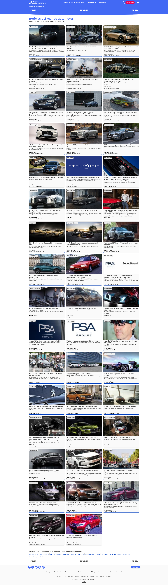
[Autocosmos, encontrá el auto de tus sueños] (37, 2)
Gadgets (107, 321)
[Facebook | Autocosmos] (29, 567)
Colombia (70, 576)
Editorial (35, 6)
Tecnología (33, 125)
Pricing (93, 572)
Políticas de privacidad (83, 572)
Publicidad (99, 572)
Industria (33, 92)
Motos (98, 554)
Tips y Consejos (33, 557)
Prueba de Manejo (115, 554)
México (92, 576)
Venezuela (108, 576)
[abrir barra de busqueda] (124, 2)
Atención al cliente (58, 572)
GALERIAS (135, 10)
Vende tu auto (130, 2)
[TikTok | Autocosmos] (43, 567)
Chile (64, 576)
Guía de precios (91, 2)
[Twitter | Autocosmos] (32, 567)
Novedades (33, 27)
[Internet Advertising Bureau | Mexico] (84, 582)
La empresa (49, 572)
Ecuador (77, 576)
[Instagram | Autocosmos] (39, 567)
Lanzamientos (109, 125)
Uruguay (102, 576)
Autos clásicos (72, 255)
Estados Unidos (84, 576)
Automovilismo (72, 59)
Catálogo (65, 2)
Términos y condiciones (70, 572)
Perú (97, 576)
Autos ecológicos (110, 27)
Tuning (42, 557)
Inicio (30, 6)
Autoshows (34, 255)
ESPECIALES (84, 10)
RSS (121, 572)
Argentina (59, 576)
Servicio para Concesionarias (111, 572)
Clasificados (80, 2)
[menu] (137, 2)
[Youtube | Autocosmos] (36, 567)
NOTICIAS (33, 10)
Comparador (102, 2)
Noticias (72, 2)
